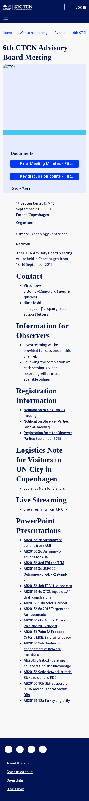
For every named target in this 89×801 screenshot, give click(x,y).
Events (60, 33)
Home (7, 33)
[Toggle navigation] (6, 18)
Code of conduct (20, 772)
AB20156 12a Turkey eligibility (47, 701)
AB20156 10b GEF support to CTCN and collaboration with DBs (46, 689)
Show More (21, 188)
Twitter (20, 749)
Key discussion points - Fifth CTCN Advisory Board (49, 176)
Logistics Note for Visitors (44, 488)
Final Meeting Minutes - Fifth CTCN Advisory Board (49, 163)
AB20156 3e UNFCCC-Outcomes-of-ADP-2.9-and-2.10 (45, 574)
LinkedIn (31, 749)
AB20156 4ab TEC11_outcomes (48, 586)
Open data (15, 780)
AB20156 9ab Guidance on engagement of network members (44, 649)
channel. (30, 356)
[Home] (17, 7)
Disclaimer (15, 789)
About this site (18, 763)
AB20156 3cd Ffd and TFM (44, 563)
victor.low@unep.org (40, 291)
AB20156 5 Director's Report (45, 603)
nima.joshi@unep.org (41, 309)
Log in (80, 7)
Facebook (8, 749)
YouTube (42, 749)
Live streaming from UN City (45, 509)
